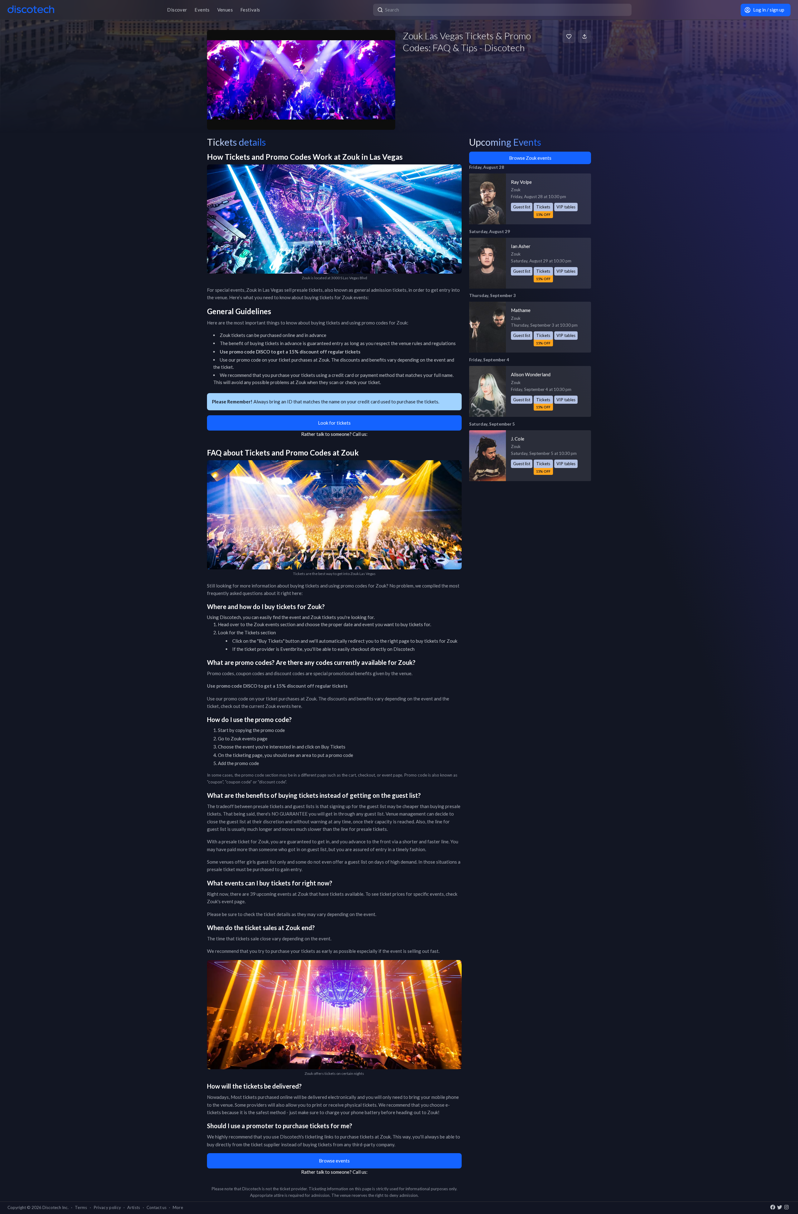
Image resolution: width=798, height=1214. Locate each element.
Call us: (360, 434)
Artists (133, 1207)
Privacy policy (107, 1207)
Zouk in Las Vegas (264, 290)
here (296, 706)
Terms (81, 1207)
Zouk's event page (226, 901)
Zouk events (266, 624)
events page (254, 738)
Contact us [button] (156, 1207)
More (178, 1207)
